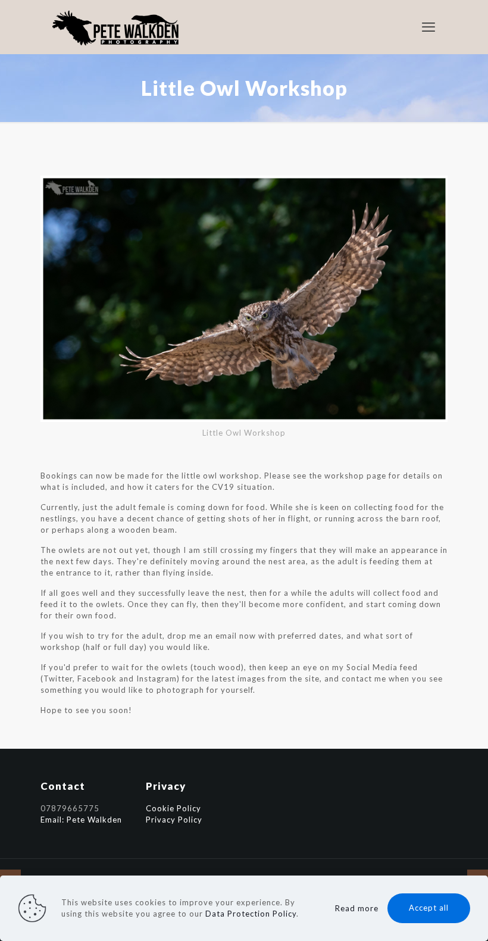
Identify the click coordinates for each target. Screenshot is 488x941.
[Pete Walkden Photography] (116, 27)
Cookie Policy (173, 808)
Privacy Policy (174, 819)
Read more (356, 908)
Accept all (429, 907)
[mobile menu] (428, 27)
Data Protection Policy (250, 913)
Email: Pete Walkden (81, 819)
